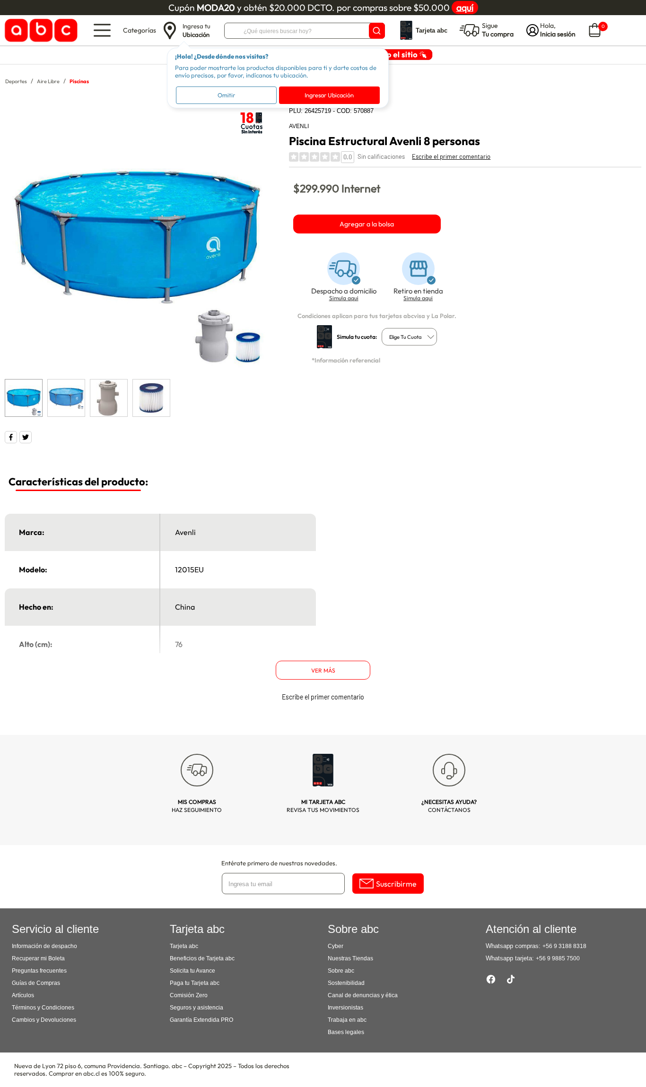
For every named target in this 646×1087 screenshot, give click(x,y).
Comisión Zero (189, 995)
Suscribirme (396, 884)
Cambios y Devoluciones (44, 1020)
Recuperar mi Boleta (38, 958)
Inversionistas (345, 1007)
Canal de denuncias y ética (363, 995)
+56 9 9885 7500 (558, 958)
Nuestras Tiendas (350, 958)
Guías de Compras (36, 983)
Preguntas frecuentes (39, 970)
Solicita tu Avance (192, 970)
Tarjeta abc (184, 946)
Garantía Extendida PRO (201, 1020)
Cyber (335, 946)
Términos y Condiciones (43, 1007)
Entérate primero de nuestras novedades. (279, 863)
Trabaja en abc (347, 1020)
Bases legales (346, 1032)
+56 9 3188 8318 (564, 946)
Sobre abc (341, 970)
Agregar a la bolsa (367, 224)
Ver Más (323, 670)
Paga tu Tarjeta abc (194, 983)
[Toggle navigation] (102, 30)
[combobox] (409, 336)
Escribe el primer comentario (451, 156)
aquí (464, 7)
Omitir (226, 95)
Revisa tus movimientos (323, 805)
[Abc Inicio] (39, 30)
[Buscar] (377, 31)
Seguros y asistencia (196, 1007)
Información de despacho (44, 946)
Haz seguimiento (197, 805)
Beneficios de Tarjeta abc (202, 958)
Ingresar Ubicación (329, 95)
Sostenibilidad (346, 983)
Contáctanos (449, 805)
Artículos (23, 995)
